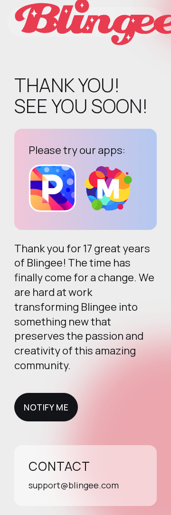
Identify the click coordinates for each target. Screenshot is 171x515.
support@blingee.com (73, 485)
